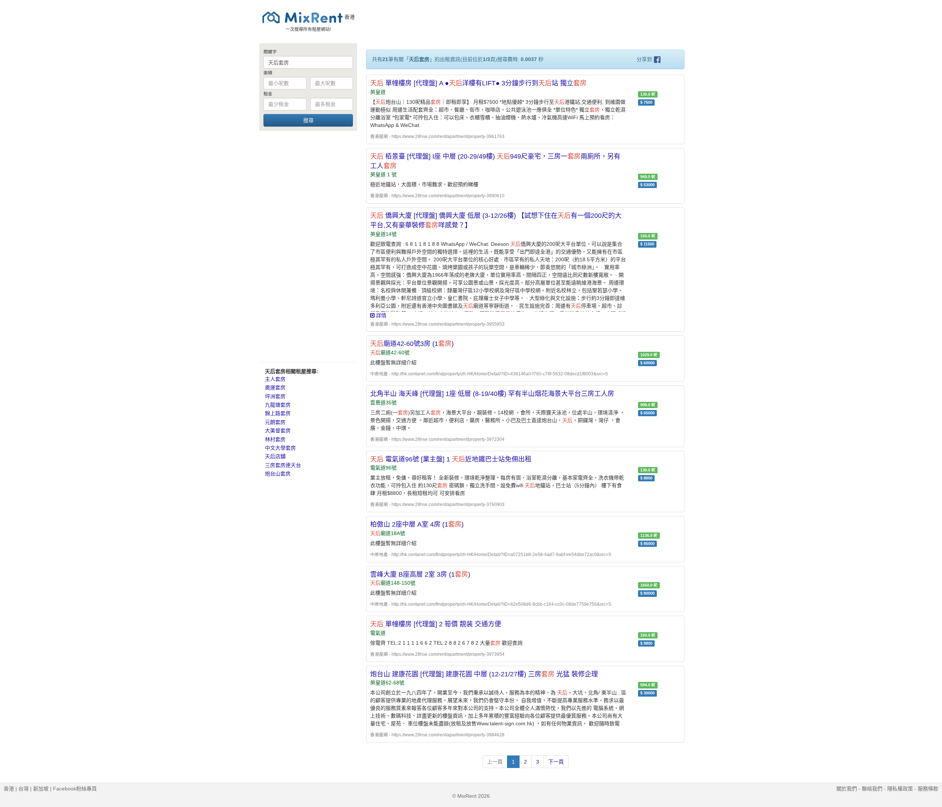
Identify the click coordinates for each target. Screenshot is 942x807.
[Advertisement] (308, 245)
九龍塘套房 (278, 405)
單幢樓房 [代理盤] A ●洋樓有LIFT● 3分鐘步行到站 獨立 (478, 83)
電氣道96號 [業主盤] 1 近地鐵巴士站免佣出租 (450, 459)
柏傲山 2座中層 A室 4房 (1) (417, 524)
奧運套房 (275, 387)
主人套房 (275, 379)
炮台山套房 (278, 474)
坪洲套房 (275, 396)
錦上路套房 (278, 413)
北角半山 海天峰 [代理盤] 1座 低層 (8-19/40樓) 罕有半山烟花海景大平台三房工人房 (492, 393)
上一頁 (495, 762)
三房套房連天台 (283, 465)
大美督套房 (278, 430)
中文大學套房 (280, 448)
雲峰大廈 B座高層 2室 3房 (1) (420, 574)
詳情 (380, 315)
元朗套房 (275, 422)
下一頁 (556, 762)
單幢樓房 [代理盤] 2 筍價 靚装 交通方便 (435, 624)
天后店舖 (275, 456)
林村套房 (275, 439)
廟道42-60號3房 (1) (412, 343)
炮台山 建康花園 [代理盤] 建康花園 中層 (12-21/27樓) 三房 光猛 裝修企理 (484, 674)
